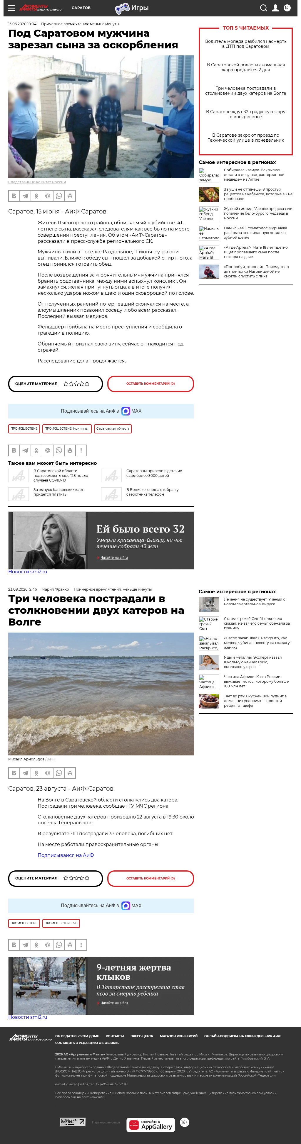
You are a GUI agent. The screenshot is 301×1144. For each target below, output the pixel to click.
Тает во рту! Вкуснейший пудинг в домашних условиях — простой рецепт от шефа (255, 701)
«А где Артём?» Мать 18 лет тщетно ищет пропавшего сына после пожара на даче (256, 252)
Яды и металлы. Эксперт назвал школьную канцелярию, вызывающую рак (253, 662)
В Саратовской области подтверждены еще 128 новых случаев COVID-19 (61, 475)
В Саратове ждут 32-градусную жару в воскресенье (245, 114)
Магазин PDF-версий (179, 1036)
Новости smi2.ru (27, 571)
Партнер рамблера (106, 1122)
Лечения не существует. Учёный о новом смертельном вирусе (254, 601)
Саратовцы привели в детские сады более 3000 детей (154, 473)
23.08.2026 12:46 (22, 589)
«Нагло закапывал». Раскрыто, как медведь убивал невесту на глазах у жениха (257, 643)
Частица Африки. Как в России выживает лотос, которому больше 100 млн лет (256, 681)
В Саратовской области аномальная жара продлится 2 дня (246, 67)
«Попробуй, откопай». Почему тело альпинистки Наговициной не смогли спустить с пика (256, 271)
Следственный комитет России (37, 182)
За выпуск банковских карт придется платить (58, 491)
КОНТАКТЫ (115, 1036)
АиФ (51, 759)
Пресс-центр (142, 1036)
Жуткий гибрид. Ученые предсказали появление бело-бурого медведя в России (258, 213)
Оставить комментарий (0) (150, 384)
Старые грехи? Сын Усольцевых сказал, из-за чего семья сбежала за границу (257, 623)
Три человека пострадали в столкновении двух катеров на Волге (245, 91)
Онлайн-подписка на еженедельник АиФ (242, 1036)
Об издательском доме (77, 1036)
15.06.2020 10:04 (22, 24)
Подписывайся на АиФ (66, 855)
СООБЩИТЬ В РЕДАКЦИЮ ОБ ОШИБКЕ (87, 1043)
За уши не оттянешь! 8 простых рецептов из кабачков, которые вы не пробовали (258, 194)
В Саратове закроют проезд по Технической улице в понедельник (246, 138)
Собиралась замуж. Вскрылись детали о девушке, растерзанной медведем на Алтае (254, 175)
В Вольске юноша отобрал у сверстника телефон (152, 491)
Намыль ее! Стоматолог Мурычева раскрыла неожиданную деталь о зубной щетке (255, 233)
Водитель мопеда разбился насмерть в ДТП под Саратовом (246, 44)
